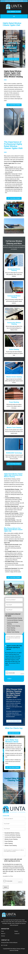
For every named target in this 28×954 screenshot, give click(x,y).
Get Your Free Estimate (11, 59)
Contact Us (17, 933)
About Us (3, 933)
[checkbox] (5, 625)
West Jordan (14, 921)
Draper (23, 919)
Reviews (16, 931)
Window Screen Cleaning (14, 377)
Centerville (24, 921)
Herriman (3, 921)
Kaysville (9, 923)
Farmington (4, 923)
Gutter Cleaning (14, 349)
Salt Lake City (11, 919)
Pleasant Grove (18, 919)
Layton (13, 923)
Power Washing (14, 402)
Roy (20, 923)
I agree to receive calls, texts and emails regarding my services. (14, 647)
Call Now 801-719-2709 (14, 11)
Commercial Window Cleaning (14, 296)
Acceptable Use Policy (10, 668)
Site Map (16, 950)
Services (3, 936)
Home (2, 931)
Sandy (11, 925)
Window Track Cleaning (14, 427)
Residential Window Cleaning (14, 269)
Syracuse (24, 923)
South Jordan (8, 921)
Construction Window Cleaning (14, 323)
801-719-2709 (4, 945)
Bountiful (20, 921)
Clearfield (17, 923)
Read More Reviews (14, 733)
